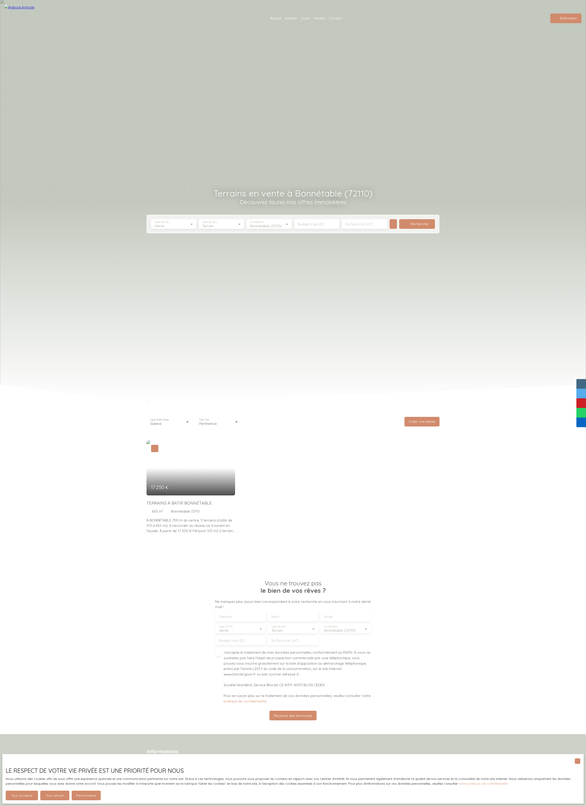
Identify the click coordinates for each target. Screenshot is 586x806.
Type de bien (209, 222)
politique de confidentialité (245, 701)
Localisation (257, 222)
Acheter (291, 18)
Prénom (225, 617)
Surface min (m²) (359, 224)
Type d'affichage (159, 419)
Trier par (204, 419)
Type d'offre (162, 222)
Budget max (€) (311, 224)
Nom (275, 617)
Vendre (320, 18)
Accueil (275, 18)
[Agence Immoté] (36, 18)
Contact (335, 18)
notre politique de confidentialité (483, 783)
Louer (305, 18)
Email (328, 617)
